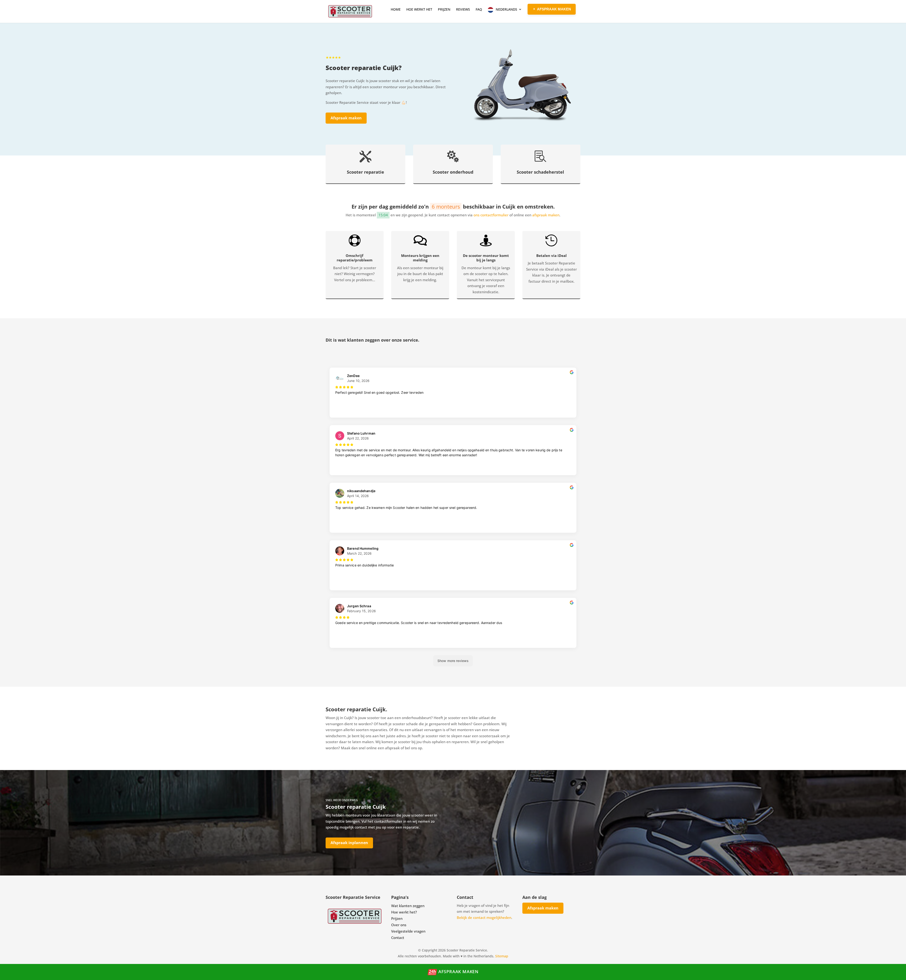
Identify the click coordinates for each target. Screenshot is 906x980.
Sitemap (501, 956)
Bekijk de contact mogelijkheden (484, 917)
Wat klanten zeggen (407, 905)
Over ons (398, 924)
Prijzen (397, 918)
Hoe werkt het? (404, 912)
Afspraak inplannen (349, 842)
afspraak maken (545, 215)
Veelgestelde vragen (408, 931)
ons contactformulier (491, 215)
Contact (397, 937)
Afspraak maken (346, 118)
